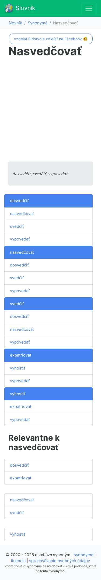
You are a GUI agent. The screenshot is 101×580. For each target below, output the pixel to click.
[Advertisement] (50, 111)
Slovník (24, 7)
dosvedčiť (19, 200)
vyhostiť (17, 368)
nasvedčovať (22, 213)
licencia (18, 560)
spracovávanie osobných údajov (59, 560)
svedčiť (17, 226)
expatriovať (20, 355)
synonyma (83, 554)
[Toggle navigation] (89, 8)
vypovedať (20, 239)
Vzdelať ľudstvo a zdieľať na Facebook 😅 (51, 39)
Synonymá (37, 23)
